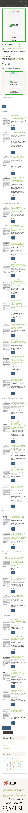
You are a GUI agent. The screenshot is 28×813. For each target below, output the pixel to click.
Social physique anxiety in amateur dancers (18, 135)
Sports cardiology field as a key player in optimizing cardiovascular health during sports (18, 639)
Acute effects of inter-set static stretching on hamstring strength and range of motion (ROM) (18, 244)
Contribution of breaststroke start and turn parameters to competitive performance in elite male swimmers (18, 228)
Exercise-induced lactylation (18, 694)
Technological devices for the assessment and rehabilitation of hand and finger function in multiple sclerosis (18, 674)
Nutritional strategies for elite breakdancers (18, 658)
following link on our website (17, 59)
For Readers (6, 743)
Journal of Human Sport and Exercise (11, 5)
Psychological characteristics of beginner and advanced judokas (18, 117)
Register (20, 1)
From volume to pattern (18, 579)
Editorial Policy (5, 52)
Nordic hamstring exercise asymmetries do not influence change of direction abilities (18, 326)
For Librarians (7, 748)
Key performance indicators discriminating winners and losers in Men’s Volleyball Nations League (18, 209)
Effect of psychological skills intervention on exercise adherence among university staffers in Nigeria (18, 180)
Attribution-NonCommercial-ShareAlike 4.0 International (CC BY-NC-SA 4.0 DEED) (14, 795)
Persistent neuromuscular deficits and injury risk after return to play (18, 449)
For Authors (6, 745)
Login (26, 1)
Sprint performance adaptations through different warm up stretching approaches (17, 380)
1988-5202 (8, 787)
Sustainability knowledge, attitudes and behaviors (18, 160)
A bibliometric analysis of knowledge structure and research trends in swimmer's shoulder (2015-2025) (18, 711)
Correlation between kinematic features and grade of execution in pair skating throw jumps (18, 266)
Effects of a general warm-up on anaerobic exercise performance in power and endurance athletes (18, 342)
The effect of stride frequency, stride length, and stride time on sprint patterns (17, 517)
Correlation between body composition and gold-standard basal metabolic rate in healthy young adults (18, 471)
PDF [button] (3, 106)
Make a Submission (8, 732)
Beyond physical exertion (18, 599)
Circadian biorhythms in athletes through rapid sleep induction (17, 488)
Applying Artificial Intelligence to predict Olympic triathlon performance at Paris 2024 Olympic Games (18, 282)
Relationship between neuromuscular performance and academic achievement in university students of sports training (18, 425)
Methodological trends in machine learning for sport (18, 622)
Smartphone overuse (18, 405)
